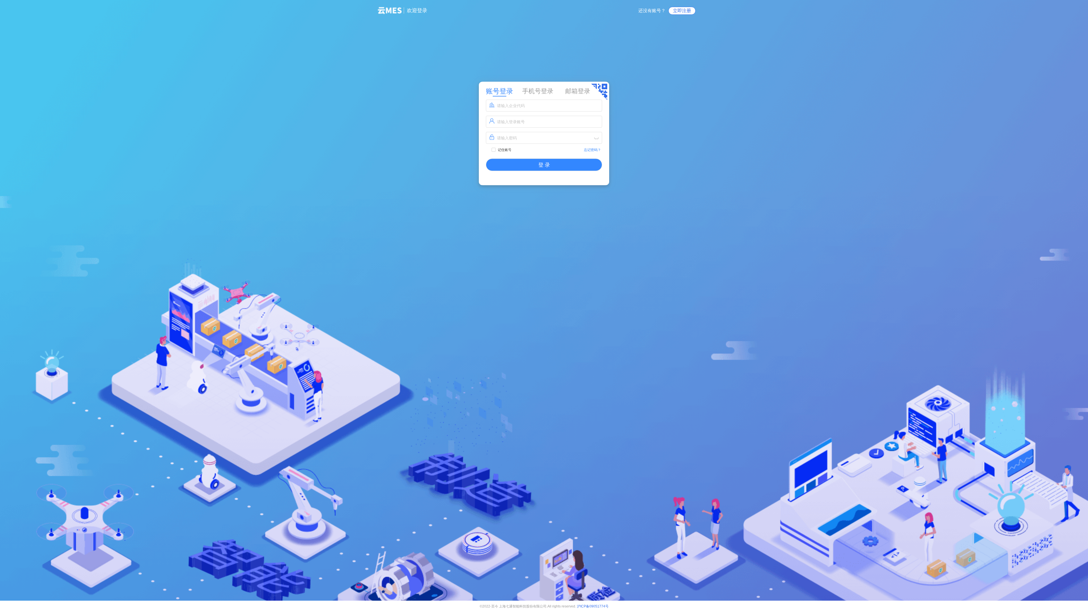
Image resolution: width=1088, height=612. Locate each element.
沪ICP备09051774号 (593, 606)
